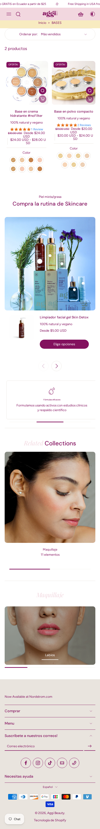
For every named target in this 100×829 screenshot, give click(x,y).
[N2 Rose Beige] (87, 156)
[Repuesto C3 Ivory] (73, 164)
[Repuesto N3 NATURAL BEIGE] (31, 169)
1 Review (37, 129)
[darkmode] (91, 14)
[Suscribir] (89, 746)
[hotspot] (40, 261)
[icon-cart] (81, 14)
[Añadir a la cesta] (42, 99)
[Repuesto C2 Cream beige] (65, 164)
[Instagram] (38, 763)
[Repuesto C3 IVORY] (13, 169)
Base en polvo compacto (73, 111)
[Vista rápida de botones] (42, 90)
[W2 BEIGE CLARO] (40, 160)
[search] (18, 14)
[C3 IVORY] (13, 160)
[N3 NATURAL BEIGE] (22, 160)
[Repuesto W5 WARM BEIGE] (40, 169)
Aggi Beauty (55, 813)
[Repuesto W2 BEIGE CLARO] (22, 169)
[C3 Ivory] (78, 156)
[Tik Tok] (50, 763)
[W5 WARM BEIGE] (31, 160)
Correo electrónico (21, 746)
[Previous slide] (43, 366)
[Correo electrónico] (62, 763)
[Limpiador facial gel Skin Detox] (21, 332)
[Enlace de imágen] (50, 635)
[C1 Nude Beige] (60, 156)
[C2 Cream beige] (69, 156)
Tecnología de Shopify (50, 820)
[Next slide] (56, 366)
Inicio (42, 23)
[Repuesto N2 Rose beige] (82, 164)
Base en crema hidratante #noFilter (26, 113)
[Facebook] (26, 763)
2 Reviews (84, 125)
